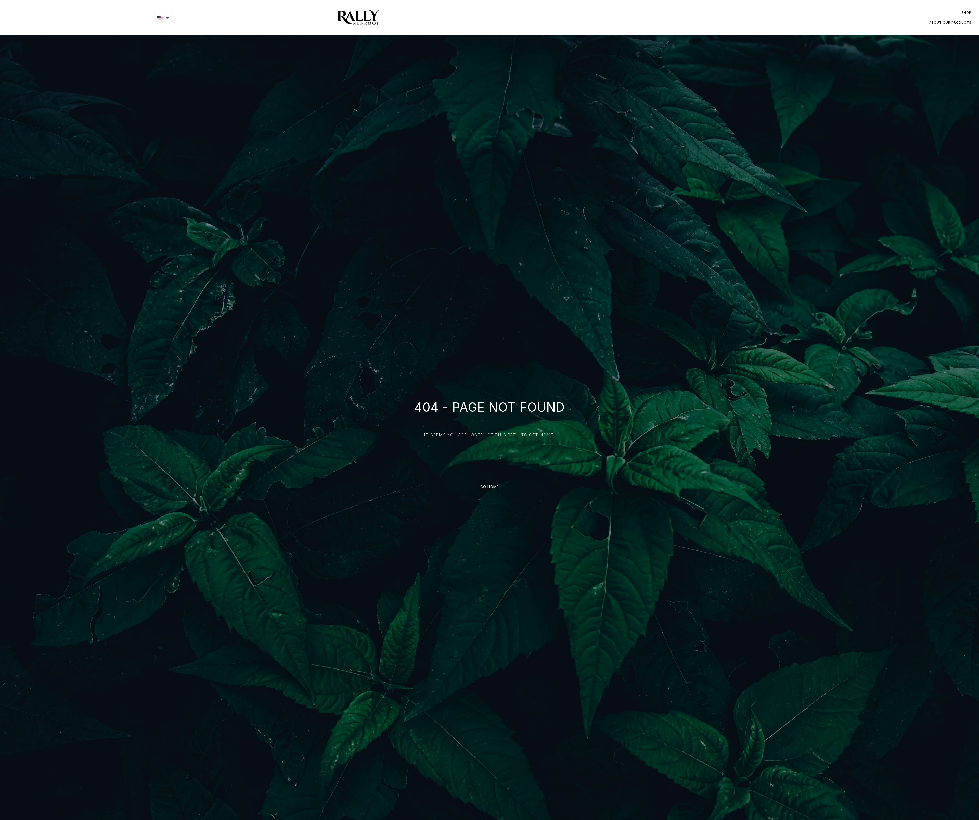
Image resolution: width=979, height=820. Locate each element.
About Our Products (950, 22)
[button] (163, 17)
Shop (966, 13)
